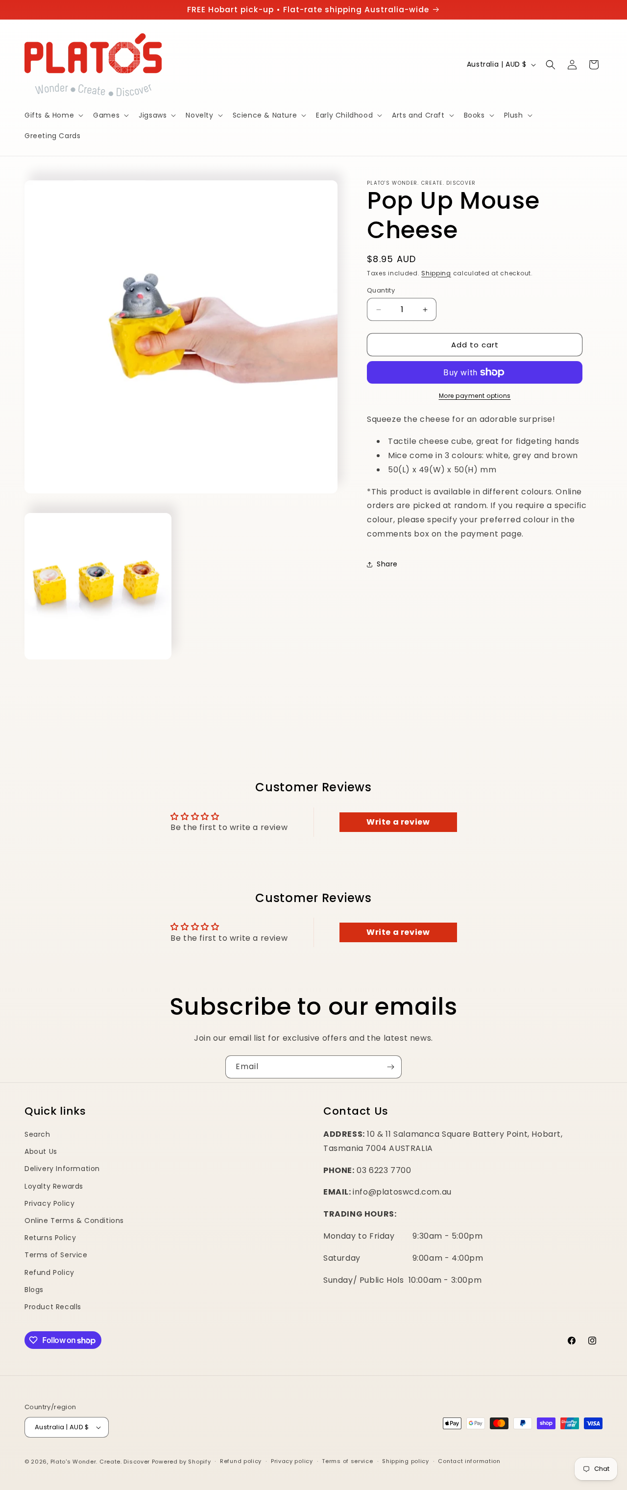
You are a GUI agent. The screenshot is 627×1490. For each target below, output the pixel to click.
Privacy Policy (49, 1203)
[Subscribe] (390, 1066)
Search (37, 1134)
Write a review (398, 822)
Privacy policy (292, 1461)
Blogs (34, 1290)
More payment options (475, 395)
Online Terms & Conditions (74, 1220)
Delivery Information (62, 1168)
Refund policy (241, 1461)
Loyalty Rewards (53, 1186)
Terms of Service (56, 1255)
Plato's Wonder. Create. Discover (100, 1462)
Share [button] (387, 564)
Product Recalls (52, 1307)
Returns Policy (50, 1238)
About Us (40, 1151)
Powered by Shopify (181, 1462)
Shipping (436, 273)
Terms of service (347, 1461)
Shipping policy (405, 1461)
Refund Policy (49, 1272)
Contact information (469, 1461)
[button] (53, 115)
